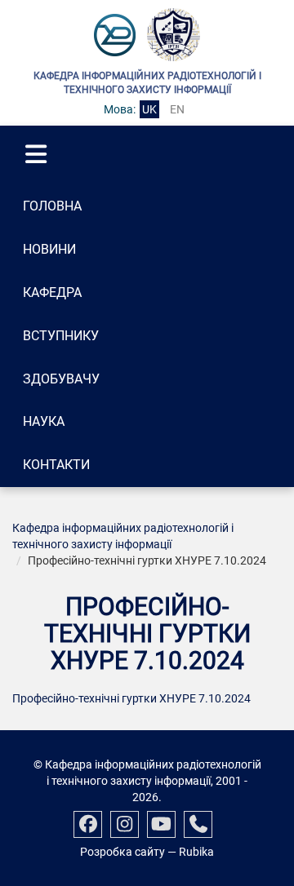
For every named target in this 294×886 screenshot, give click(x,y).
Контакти (56, 464)
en (177, 109)
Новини (49, 249)
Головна (52, 206)
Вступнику (61, 335)
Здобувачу (61, 379)
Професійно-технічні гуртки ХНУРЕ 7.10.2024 (131, 698)
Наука (44, 421)
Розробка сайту (122, 851)
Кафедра (52, 292)
